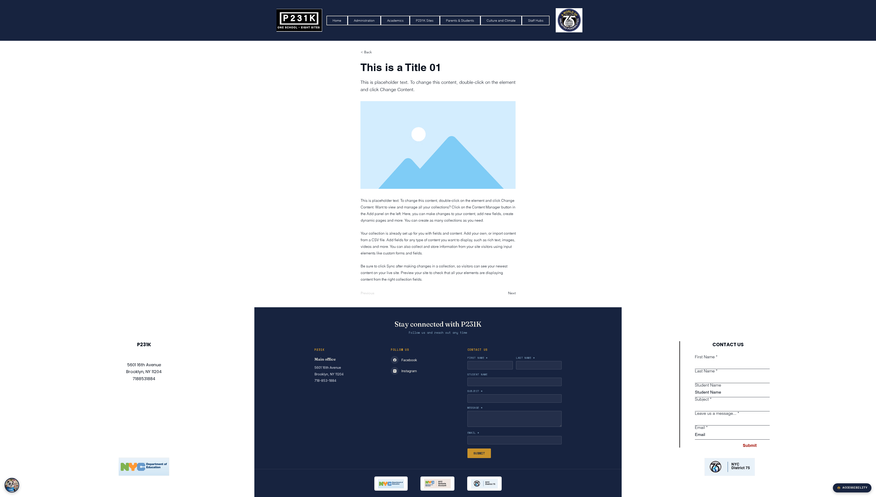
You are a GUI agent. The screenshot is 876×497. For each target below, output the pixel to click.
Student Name (708, 385)
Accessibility (854, 487)
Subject (702, 399)
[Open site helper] (12, 485)
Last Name (705, 371)
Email (700, 427)
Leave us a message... (715, 413)
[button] (395, 20)
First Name (705, 357)
